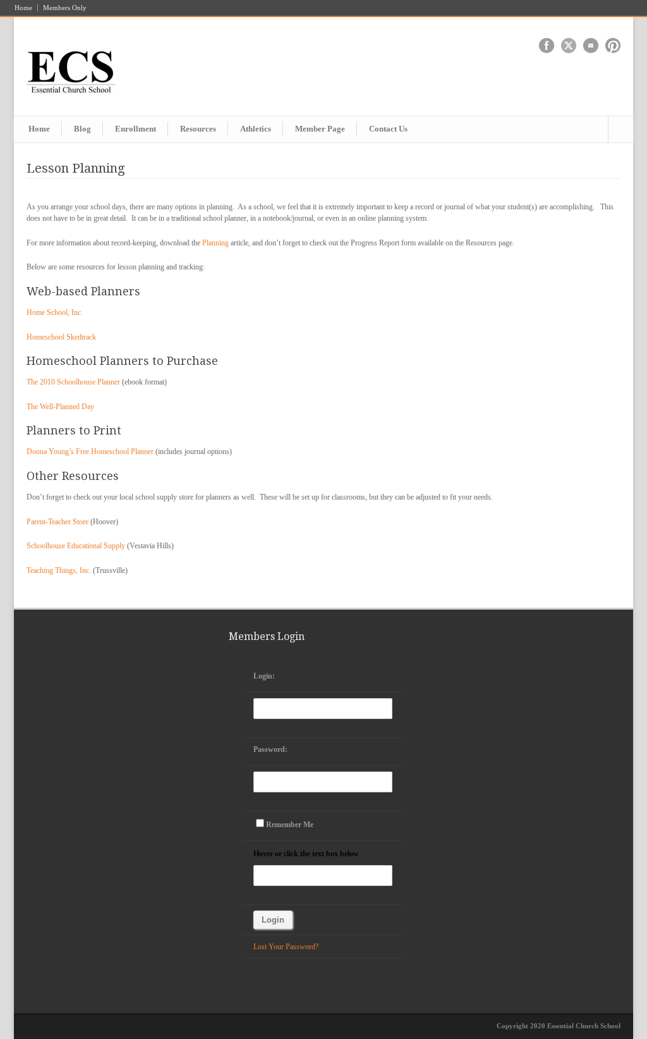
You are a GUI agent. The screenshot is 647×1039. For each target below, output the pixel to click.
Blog (82, 128)
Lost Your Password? (285, 946)
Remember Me (289, 824)
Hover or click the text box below (306, 853)
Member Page (320, 128)
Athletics (255, 128)
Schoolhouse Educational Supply (76, 545)
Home (23, 7)
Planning (215, 242)
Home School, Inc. (55, 312)
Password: (270, 749)
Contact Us (388, 128)
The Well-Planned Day (60, 406)
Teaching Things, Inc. (59, 570)
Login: (264, 676)
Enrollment (135, 128)
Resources (198, 128)
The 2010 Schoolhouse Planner (73, 382)
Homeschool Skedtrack (61, 337)
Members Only (65, 7)
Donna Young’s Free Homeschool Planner (90, 451)
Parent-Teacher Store (57, 521)
